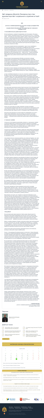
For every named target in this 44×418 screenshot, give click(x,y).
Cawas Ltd (14, 411)
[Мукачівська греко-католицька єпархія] (25, 399)
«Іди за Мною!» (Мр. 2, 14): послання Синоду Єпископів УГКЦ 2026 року (12, 328)
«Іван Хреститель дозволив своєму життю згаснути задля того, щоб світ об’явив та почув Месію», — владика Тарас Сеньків (21, 380)
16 (38, 355)
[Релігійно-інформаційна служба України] (37, 399)
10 (5, 355)
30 (38, 359)
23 (38, 357)
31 (5, 360)
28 (27, 359)
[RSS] (4, 413)
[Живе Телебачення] (10, 399)
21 (27, 357)
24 (5, 359)
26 (16, 359)
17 (5, 357)
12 (16, 355)
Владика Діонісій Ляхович (14, 317)
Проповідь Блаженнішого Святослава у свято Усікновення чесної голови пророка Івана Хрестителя (21, 377)
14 (27, 355)
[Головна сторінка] (2, 10)
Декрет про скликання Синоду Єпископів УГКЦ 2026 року (32, 331)
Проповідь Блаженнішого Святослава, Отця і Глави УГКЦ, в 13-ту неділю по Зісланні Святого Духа (20, 386)
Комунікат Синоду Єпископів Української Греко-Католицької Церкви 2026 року (13, 331)
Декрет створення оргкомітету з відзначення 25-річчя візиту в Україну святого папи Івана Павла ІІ (33, 335)
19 (16, 357)
